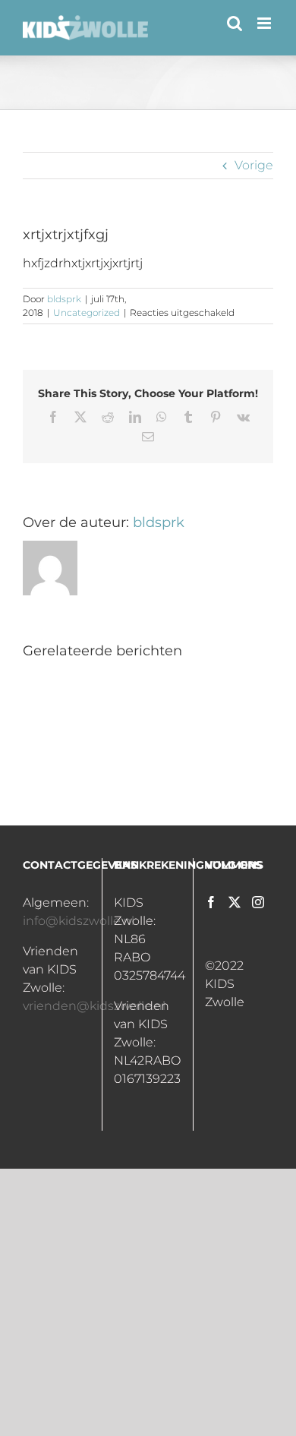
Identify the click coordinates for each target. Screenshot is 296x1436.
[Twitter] (234, 902)
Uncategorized (86, 312)
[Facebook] (211, 902)
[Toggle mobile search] (234, 23)
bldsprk (64, 299)
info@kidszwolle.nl (78, 921)
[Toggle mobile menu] (265, 23)
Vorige (254, 165)
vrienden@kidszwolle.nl (94, 1006)
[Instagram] (258, 902)
